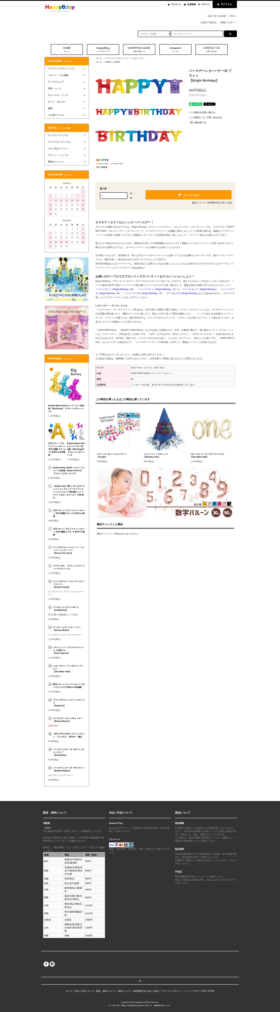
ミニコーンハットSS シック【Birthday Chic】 (156, 455)
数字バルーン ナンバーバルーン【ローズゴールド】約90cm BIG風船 (69, 685)
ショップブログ (192, 991)
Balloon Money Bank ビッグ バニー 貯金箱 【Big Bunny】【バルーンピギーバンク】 (66, 408)
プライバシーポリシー (171, 991)
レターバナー (139, 58)
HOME (67, 49)
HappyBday (103, 49)
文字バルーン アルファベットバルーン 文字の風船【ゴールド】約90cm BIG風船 (57, 449)
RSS (204, 991)
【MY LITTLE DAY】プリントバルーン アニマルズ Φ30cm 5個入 (69, 735)
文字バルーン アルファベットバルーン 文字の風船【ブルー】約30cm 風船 (69, 532)
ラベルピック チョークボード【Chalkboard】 (66, 608)
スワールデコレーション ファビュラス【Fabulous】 (69, 703)
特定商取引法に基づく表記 (219, 202)
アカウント (176, 4)
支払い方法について (84, 991)
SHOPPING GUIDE (139, 49)
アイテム (226, 4)
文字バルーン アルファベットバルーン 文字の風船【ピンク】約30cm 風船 (69, 513)
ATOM (211, 991)
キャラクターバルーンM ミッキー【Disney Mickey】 (67, 719)
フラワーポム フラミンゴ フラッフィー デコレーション (69, 567)
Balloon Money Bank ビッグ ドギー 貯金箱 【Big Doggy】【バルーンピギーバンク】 (76, 449)
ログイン (206, 4)
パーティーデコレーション (117, 58)
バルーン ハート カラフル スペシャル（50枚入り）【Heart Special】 (68, 650)
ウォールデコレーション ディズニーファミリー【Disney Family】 (69, 584)
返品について (198, 202)
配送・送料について (105, 991)
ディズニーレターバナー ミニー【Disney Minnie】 (67, 628)
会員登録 (191, 4)
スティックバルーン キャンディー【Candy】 (112, 455)
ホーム (99, 58)
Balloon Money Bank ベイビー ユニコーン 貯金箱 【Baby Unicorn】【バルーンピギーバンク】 (69, 470)
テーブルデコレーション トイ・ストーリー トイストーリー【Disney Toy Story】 (69, 550)
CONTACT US (211, 49)
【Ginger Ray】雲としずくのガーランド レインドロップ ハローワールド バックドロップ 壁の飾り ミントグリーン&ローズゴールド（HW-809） (69, 492)
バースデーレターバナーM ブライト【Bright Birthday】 (68, 769)
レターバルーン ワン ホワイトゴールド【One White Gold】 (207, 455)
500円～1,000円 (113, 62)
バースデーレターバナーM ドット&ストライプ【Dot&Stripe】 (68, 752)
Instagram (175, 49)
